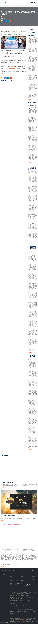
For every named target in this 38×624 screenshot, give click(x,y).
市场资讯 (27, 578)
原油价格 (22, 583)
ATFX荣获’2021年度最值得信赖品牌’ (8, 482)
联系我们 (11, 584)
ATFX (2, 5)
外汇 (16, 576)
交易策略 (27, 576)
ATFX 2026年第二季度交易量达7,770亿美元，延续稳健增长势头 (32, 34)
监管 (10, 579)
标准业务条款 (24, 619)
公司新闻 (4, 5)
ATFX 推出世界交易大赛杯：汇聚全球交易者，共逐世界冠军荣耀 (32, 104)
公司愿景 (11, 576)
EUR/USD (22, 576)
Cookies (13, 570)
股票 (16, 584)
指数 (16, 577)
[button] (5, 21)
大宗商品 (16, 579)
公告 (16, 570)
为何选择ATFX (11, 577)
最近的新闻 (3, 18)
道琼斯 (22, 580)
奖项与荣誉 (11, 580)
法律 (2, 570)
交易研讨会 (33, 577)
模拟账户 (27, 585)
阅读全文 (30, 99)
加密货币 (16, 580)
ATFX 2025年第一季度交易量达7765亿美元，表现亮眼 (11, 548)
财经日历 (27, 579)
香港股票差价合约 (17, 583)
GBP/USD (22, 577)
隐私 (9, 570)
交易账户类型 (28, 584)
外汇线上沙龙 (33, 576)
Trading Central (34, 579)
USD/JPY (22, 579)
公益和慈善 (13, 68)
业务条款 (6, 570)
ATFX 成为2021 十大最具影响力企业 (8, 515)
